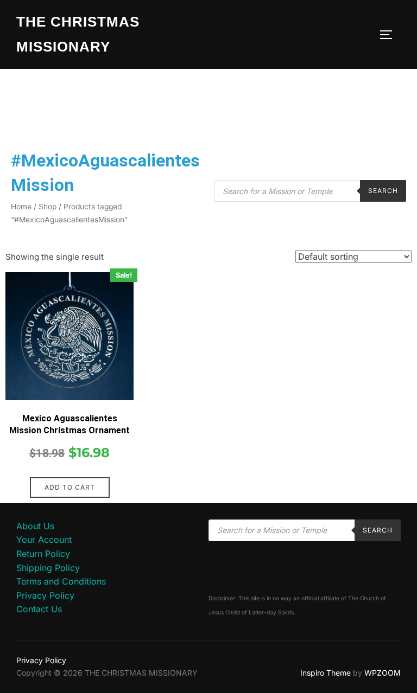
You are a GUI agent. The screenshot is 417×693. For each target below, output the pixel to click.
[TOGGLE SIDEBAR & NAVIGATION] (390, 35)
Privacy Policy (45, 595)
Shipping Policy (48, 567)
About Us (35, 526)
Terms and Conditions (61, 581)
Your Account (44, 539)
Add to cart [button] (70, 487)
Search (383, 191)
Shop (47, 206)
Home (21, 206)
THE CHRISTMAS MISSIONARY (78, 34)
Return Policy (43, 553)
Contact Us (39, 609)
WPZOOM (382, 672)
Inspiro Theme (325, 672)
